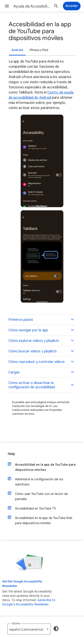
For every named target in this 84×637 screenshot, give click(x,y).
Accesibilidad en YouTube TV (35, 508)
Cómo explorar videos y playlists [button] (33, 341)
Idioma (16, 623)
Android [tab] (17, 50)
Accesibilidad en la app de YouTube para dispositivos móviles (45, 467)
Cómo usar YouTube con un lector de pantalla (41, 496)
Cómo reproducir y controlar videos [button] (36, 362)
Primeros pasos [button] (20, 320)
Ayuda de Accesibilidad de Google (32, 6)
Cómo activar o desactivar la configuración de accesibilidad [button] (31, 385)
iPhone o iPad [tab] (39, 50)
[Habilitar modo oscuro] (56, 628)
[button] (7, 6)
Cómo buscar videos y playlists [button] (32, 351)
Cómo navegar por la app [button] (28, 330)
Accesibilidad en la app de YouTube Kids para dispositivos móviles (43, 520)
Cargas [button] (14, 372)
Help (11, 454)
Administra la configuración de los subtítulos (39, 481)
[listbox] (29, 629)
